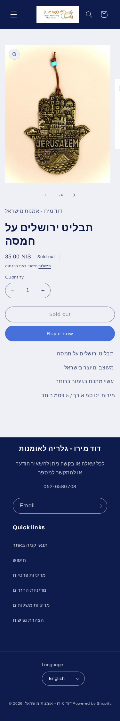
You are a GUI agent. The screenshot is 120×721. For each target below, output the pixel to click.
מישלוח (44, 266)
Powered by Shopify (92, 703)
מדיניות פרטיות (29, 575)
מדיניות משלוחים (31, 605)
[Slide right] (75, 195)
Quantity (14, 277)
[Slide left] (45, 195)
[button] (13, 14)
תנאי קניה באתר (30, 545)
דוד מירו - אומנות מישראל (48, 703)
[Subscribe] (99, 506)
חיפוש (19, 560)
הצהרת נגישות (28, 620)
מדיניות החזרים (29, 590)
